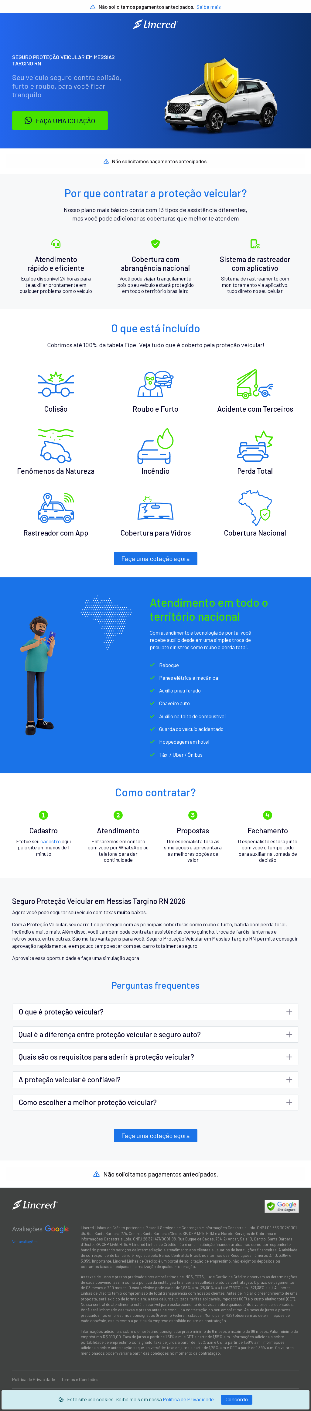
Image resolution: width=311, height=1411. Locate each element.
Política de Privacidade (188, 1399)
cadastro (50, 841)
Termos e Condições (79, 1379)
